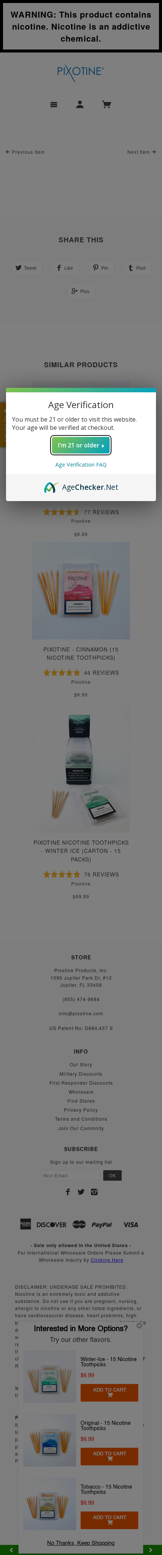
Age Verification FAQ (81, 464)
